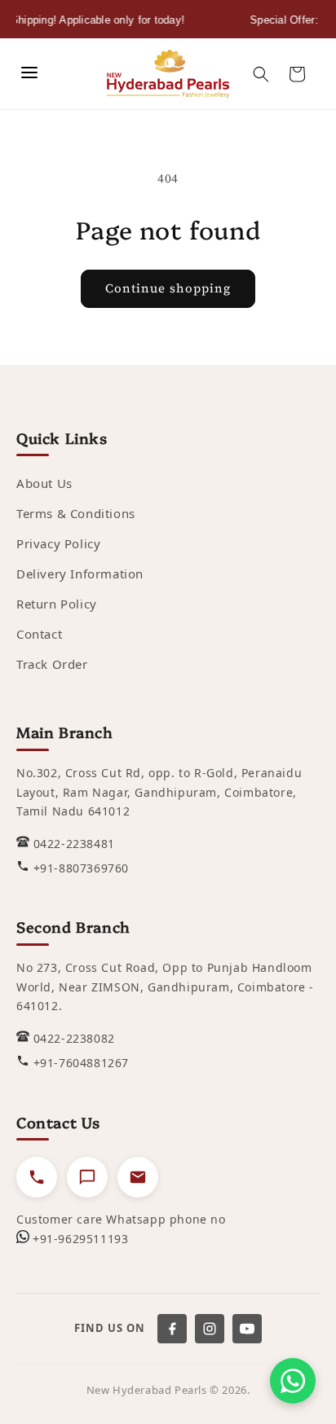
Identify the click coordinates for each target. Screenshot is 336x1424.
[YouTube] (247, 1328)
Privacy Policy (58, 543)
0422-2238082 (74, 1038)
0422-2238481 (74, 843)
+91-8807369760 (81, 868)
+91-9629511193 (80, 1238)
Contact (39, 634)
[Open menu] (29, 74)
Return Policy (56, 604)
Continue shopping (168, 288)
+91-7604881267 (81, 1062)
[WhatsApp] (293, 1381)
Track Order (52, 664)
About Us (44, 483)
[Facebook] (172, 1328)
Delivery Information (80, 573)
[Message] (87, 1177)
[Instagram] (209, 1328)
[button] (261, 74)
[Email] (137, 1177)
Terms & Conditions (75, 513)
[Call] (36, 1177)
